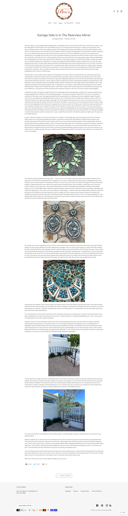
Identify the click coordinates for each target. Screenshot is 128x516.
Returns (75, 491)
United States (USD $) (24, 505)
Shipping (68, 491)
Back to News (65, 475)
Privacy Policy (85, 491)
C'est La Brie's (98, 510)
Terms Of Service (97, 491)
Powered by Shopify (106, 510)
